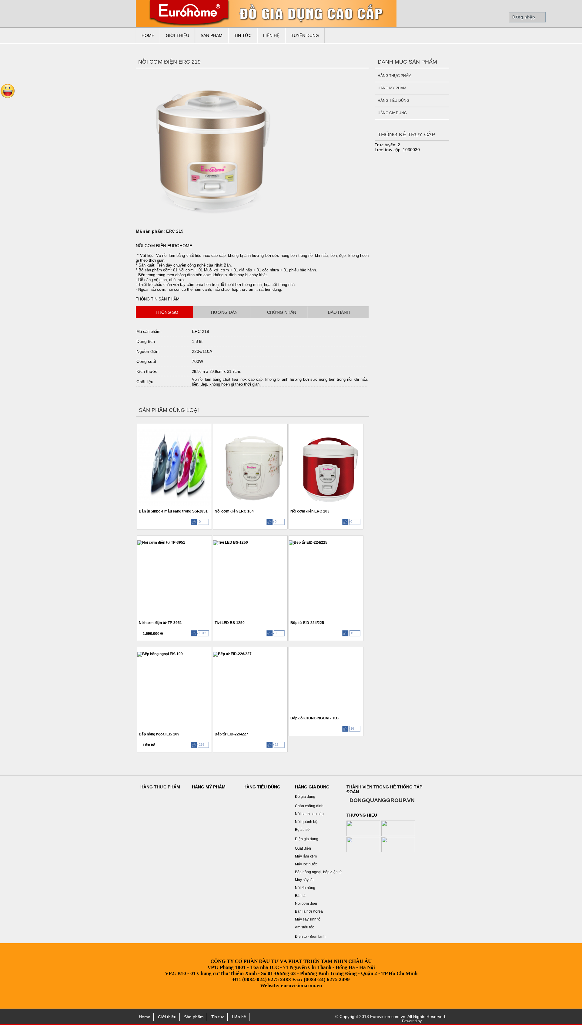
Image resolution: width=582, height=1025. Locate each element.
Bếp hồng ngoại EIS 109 (159, 734)
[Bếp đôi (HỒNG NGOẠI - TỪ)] (289, 649)
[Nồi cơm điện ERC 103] (289, 426)
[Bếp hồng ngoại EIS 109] (138, 649)
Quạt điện (303, 848)
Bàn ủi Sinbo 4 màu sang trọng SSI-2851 (173, 511)
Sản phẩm (211, 35)
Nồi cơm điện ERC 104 (234, 511)
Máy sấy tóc (304, 880)
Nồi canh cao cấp (309, 814)
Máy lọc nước (306, 864)
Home (148, 35)
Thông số (167, 312)
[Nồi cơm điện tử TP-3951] (138, 537)
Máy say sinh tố (307, 919)
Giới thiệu (177, 35)
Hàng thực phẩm (394, 76)
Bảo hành (339, 312)
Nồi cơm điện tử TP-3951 (160, 623)
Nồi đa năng (305, 888)
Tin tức (243, 35)
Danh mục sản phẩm (407, 62)
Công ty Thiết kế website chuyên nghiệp (435, 1021)
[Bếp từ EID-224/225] (289, 537)
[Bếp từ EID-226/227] (214, 649)
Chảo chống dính (309, 806)
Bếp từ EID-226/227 (231, 734)
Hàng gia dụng (392, 113)
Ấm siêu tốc (304, 927)
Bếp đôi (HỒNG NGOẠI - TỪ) (314, 718)
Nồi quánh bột (306, 822)
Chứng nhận (281, 312)
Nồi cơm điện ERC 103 (309, 511)
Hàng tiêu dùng (393, 100)
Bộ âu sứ (302, 830)
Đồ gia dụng (305, 796)
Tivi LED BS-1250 (230, 623)
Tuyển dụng (305, 35)
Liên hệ (271, 35)
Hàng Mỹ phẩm (392, 88)
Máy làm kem (306, 856)
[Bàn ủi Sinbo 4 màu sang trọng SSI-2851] (138, 426)
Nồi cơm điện (306, 903)
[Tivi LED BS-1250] (214, 537)
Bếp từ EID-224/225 (307, 623)
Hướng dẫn (224, 312)
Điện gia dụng (306, 839)
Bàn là (300, 896)
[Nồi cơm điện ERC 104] (214, 426)
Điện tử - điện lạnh (310, 936)
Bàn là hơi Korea (309, 911)
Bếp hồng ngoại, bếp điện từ (318, 872)
